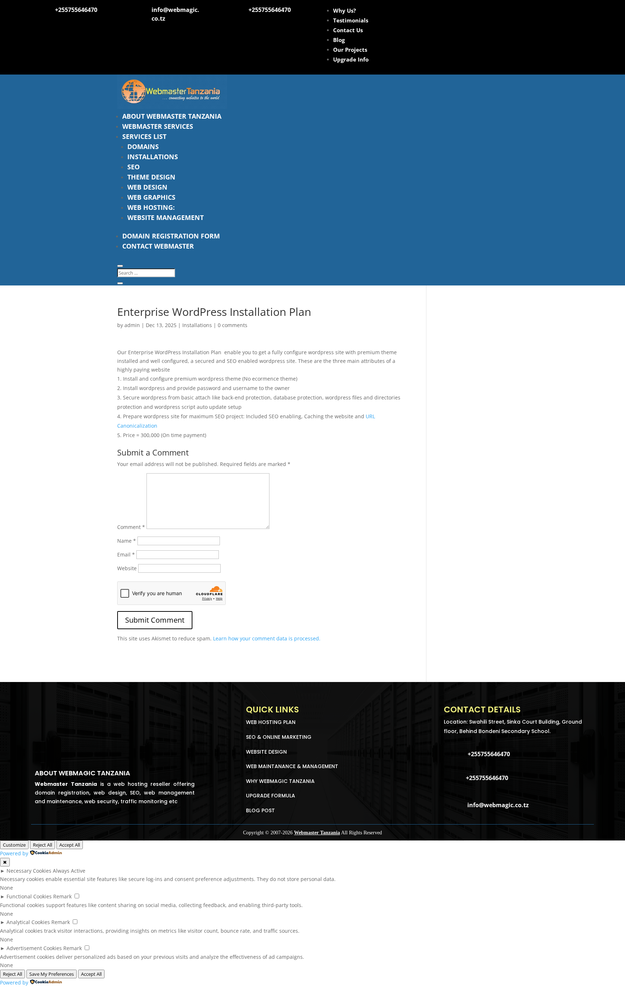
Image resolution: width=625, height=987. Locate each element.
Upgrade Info (351, 59)
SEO (133, 166)
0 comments (232, 325)
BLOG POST (260, 810)
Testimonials (350, 20)
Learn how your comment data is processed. (266, 638)
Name (126, 540)
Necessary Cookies (29, 870)
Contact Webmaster (158, 246)
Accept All (69, 845)
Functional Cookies (29, 896)
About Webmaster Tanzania (171, 116)
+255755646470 (76, 10)
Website (127, 568)
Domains (143, 146)
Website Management (165, 217)
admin (132, 325)
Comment (131, 527)
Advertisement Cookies (34, 948)
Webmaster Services (157, 126)
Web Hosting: (151, 207)
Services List (144, 136)
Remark (62, 896)
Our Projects (350, 49)
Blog (339, 39)
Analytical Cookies (28, 922)
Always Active (69, 870)
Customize (14, 845)
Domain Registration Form (171, 236)
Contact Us (348, 30)
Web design (147, 187)
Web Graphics (151, 197)
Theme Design (151, 177)
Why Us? (344, 10)
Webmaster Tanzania (317, 832)
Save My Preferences (51, 974)
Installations (152, 156)
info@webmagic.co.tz (498, 805)
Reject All (42, 845)
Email (126, 554)
